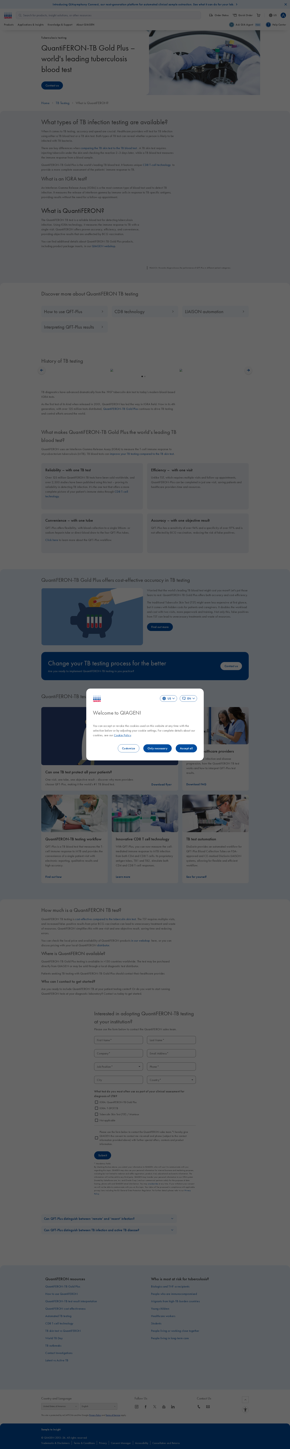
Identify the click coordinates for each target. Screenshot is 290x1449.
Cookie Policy (122, 735)
